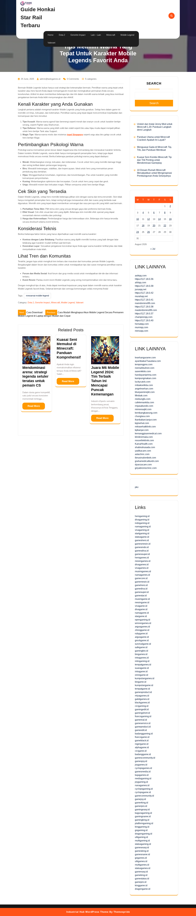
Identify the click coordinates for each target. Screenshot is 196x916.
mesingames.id (142, 561)
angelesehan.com (144, 388)
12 (148, 219)
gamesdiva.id (142, 550)
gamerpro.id (141, 806)
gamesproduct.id (143, 692)
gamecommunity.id (144, 795)
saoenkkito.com (143, 371)
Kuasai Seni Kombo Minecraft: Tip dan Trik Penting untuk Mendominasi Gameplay (154, 160)
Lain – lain (96, 35)
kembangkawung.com (146, 413)
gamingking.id (142, 820)
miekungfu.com (142, 399)
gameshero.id (142, 540)
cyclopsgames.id (143, 768)
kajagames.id (142, 775)
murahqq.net (141, 296)
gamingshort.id (142, 713)
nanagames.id (142, 785)
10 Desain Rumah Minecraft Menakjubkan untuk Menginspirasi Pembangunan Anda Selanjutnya (154, 173)
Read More (34, 406)
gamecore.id (141, 578)
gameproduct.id (143, 726)
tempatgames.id (143, 664)
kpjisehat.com (142, 423)
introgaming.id (142, 661)
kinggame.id (141, 885)
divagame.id (141, 609)
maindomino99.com (145, 303)
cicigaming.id (141, 706)
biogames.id (141, 654)
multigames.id (142, 865)
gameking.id (141, 875)
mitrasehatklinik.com (145, 426)
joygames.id (141, 764)
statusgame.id (142, 537)
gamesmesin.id (142, 544)
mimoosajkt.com (143, 409)
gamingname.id (143, 816)
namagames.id (142, 575)
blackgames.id (142, 702)
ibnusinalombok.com (145, 457)
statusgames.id (142, 868)
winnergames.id (143, 623)
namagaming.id (143, 526)
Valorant (51, 42)
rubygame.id (141, 633)
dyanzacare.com (143, 464)
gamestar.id (141, 595)
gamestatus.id (142, 878)
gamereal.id (141, 720)
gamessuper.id (142, 554)
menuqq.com (141, 331)
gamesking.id (142, 851)
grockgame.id (142, 640)
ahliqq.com (140, 282)
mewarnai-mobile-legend (37, 295)
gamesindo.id (142, 547)
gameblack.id (142, 740)
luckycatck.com (142, 381)
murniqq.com (141, 327)
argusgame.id (142, 637)
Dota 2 (62, 35)
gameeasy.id (141, 871)
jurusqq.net (140, 289)
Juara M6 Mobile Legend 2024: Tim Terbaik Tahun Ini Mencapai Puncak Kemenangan (105, 381)
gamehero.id (141, 585)
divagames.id (142, 564)
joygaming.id (141, 782)
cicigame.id (140, 751)
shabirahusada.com (145, 447)
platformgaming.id (144, 823)
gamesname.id (142, 854)
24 (137, 232)
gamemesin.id (142, 582)
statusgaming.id (143, 844)
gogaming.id (141, 830)
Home (50, 35)
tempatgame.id (142, 689)
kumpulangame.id (144, 685)
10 (137, 219)
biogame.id (140, 682)
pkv (136, 487)
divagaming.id (142, 519)
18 (143, 225)
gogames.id (141, 858)
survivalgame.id (143, 644)
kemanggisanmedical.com (148, 433)
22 (165, 225)
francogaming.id (143, 716)
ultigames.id (141, 861)
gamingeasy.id (142, 809)
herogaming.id (142, 516)
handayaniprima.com (145, 375)
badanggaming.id (144, 733)
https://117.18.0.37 (144, 313)
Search (153, 83)
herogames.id (142, 557)
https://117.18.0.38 (144, 306)
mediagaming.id (143, 778)
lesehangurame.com (145, 357)
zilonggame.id (142, 630)
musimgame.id (142, 599)
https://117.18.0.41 (144, 300)
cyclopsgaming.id (144, 789)
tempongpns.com (143, 364)
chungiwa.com (142, 416)
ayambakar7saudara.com (148, 361)
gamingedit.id (142, 709)
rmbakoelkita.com (144, 385)
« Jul (152, 249)
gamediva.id (141, 588)
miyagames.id (142, 695)
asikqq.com (140, 275)
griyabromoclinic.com (146, 468)
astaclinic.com (142, 454)
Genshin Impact (77, 35)
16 (170, 219)
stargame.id (141, 616)
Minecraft (110, 35)
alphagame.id (142, 747)
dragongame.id (142, 889)
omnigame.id (141, 675)
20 (154, 225)
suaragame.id (142, 668)
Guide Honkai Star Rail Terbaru (38, 17)
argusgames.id (142, 626)
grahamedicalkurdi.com (147, 461)
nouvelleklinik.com (144, 440)
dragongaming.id (143, 833)
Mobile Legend (127, 35)
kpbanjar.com (142, 430)
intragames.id (142, 657)
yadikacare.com (143, 451)
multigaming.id (142, 840)
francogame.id (142, 737)
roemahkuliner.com (144, 368)
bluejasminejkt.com (145, 392)
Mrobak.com (141, 395)
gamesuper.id (142, 592)
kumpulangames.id (144, 678)
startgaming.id (142, 533)
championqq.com (143, 317)
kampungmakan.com (145, 378)
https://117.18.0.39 (144, 286)
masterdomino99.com (146, 310)
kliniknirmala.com (144, 437)
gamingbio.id (141, 651)
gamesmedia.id (143, 771)
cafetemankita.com (144, 402)
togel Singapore (75, 134)
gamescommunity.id (145, 758)
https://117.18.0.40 (144, 320)
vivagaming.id (142, 530)
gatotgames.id (142, 699)
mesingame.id (142, 602)
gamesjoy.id (141, 761)
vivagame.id (141, 606)
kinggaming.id (142, 827)
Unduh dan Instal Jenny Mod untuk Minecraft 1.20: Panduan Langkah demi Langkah (154, 127)
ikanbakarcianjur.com (146, 419)
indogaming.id (142, 523)
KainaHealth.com (144, 444)
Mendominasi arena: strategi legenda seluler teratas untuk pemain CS (35, 376)
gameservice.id (142, 723)
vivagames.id (141, 568)
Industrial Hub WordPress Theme (87, 912)
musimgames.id (143, 571)
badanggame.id (143, 754)
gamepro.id (140, 882)
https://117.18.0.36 (144, 279)
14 (159, 219)
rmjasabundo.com (144, 406)
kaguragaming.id (143, 813)
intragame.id (141, 671)
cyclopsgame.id (143, 792)
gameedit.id (141, 730)
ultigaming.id (141, 837)
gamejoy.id (140, 799)
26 (148, 232)
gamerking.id (141, 802)
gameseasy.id (142, 847)
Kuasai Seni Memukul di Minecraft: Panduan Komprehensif (69, 348)
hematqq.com (142, 324)
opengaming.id (142, 619)
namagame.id (142, 613)
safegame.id (141, 647)
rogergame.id (141, 744)
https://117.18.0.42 (144, 293)
